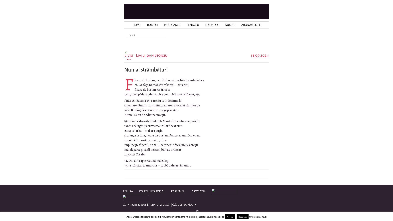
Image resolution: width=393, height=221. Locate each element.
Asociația (199, 191)
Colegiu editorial (152, 191)
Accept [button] (230, 216)
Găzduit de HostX (184, 204)
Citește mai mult (258, 216)
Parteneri (178, 191)
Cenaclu (193, 24)
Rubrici (152, 24)
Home (136, 24)
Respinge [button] (242, 216)
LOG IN (197, 211)
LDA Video (212, 24)
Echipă (128, 191)
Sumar (230, 24)
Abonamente (251, 24)
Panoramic (172, 24)
